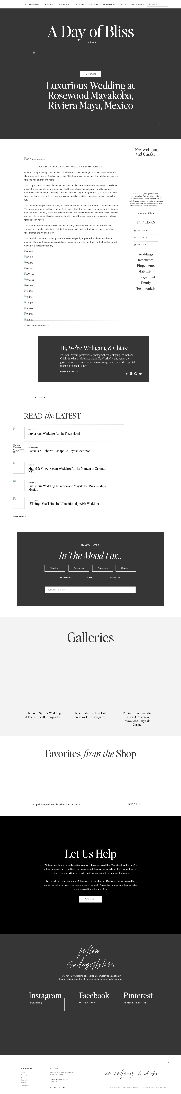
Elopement (90, 74)
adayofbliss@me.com (59, 1079)
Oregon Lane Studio (160, 1087)
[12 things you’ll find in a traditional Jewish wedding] (19, 503)
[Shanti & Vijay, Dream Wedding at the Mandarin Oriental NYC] (19, 468)
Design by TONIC (138, 1087)
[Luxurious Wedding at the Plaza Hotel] (19, 433)
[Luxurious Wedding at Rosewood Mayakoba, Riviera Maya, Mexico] (19, 485)
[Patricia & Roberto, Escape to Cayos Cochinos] (19, 450)
